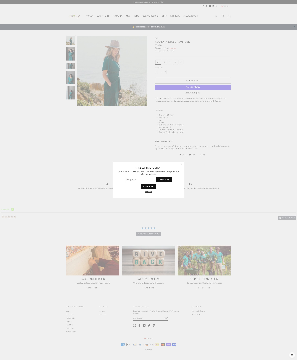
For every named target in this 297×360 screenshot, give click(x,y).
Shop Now (148, 186)
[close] (294, 27)
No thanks (148, 192)
